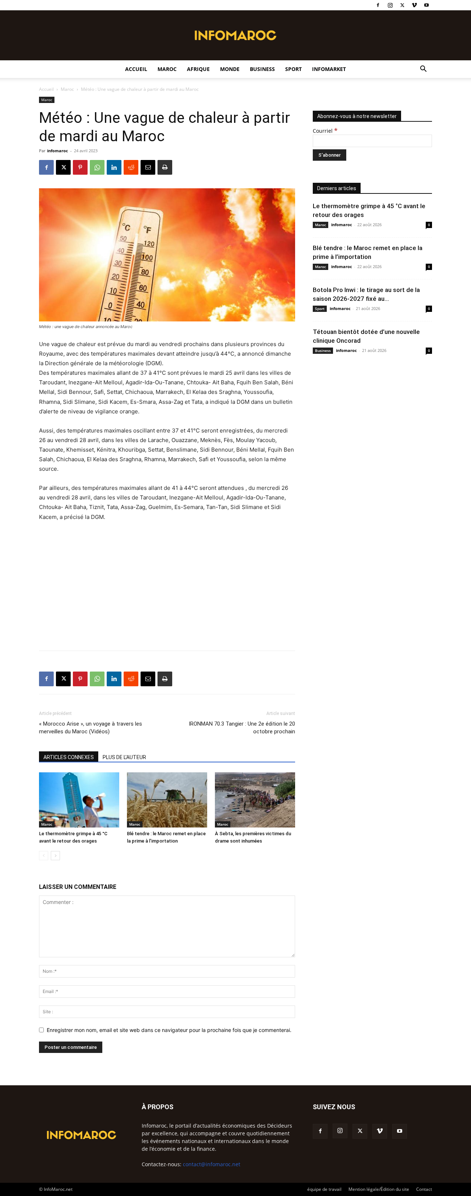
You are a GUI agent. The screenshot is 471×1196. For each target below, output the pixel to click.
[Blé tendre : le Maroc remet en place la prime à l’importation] (167, 799)
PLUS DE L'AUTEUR (124, 757)
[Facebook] (377, 5)
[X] (402, 5)
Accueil (136, 68)
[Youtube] (426, 5)
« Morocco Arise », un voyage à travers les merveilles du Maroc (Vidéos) (90, 727)
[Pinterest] (80, 167)
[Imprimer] (164, 167)
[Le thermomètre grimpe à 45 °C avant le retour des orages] (79, 799)
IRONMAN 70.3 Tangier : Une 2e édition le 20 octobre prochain (242, 727)
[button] (423, 69)
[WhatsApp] (97, 167)
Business (262, 68)
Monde (230, 68)
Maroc (167, 68)
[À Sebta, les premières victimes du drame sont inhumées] (255, 799)
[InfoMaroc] (235, 35)
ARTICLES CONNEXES (68, 757)
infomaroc (57, 150)
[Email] (148, 167)
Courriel (325, 130)
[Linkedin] (114, 167)
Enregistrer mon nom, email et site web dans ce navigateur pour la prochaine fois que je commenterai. (169, 1030)
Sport (293, 68)
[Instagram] (390, 5)
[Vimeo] (414, 5)
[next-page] (55, 855)
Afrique (198, 68)
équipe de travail (324, 1189)
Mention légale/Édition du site (378, 1189)
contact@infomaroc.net (211, 1164)
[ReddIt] (131, 167)
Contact (424, 1189)
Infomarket (329, 68)
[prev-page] (43, 855)
